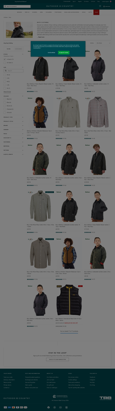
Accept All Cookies (63, 52)
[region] (58, 49)
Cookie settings (51, 52)
